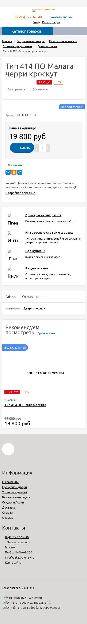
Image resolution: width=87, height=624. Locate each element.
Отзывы (8, 517)
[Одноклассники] (13, 172)
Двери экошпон (34, 308)
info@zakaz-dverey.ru (19, 557)
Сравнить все (46, 333)
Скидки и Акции (13, 502)
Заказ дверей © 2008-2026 (18, 588)
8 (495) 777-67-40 (28, 17)
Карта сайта (13, 562)
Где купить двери (14, 487)
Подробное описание (20, 193)
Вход (36, 22)
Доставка (8, 507)
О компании (10, 482)
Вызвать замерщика (16, 497)
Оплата (7, 512)
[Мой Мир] (19, 172)
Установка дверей (14, 492)
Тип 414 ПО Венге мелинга (25, 405)
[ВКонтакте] (8, 172)
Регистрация (51, 22)
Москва (10, 547)
